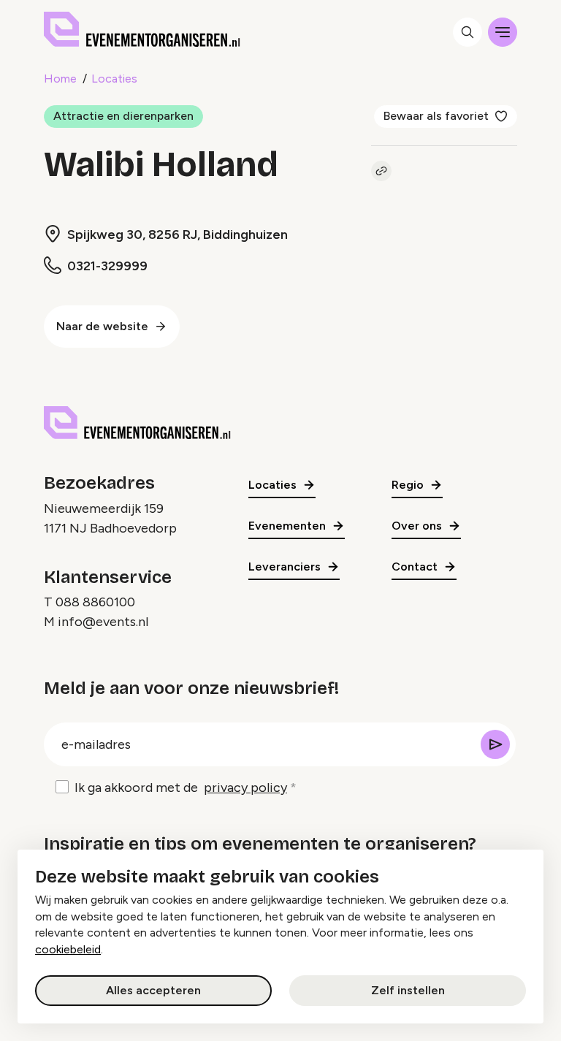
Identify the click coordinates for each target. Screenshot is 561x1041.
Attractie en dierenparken (123, 116)
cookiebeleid (68, 949)
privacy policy (245, 787)
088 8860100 (95, 602)
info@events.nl (103, 622)
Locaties (114, 78)
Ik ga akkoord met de (181, 787)
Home (60, 78)
